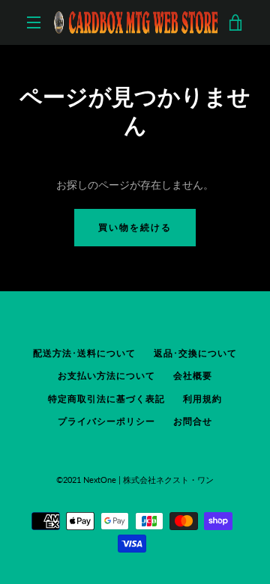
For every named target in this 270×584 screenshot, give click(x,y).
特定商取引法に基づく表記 (106, 398)
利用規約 (202, 398)
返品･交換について (195, 353)
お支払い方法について (106, 375)
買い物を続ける (135, 227)
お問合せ (192, 421)
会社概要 (192, 375)
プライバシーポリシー (106, 421)
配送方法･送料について (84, 353)
